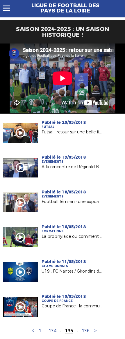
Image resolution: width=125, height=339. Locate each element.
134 (52, 330)
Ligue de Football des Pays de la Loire (65, 8)
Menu (9, 8)
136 (86, 330)
